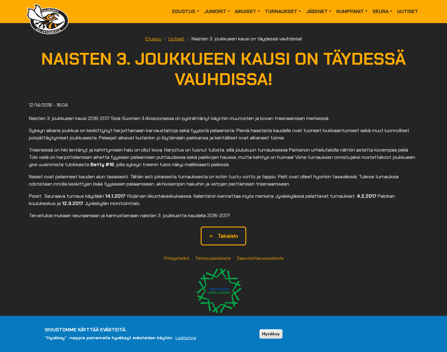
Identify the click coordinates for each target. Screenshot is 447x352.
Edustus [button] (183, 11)
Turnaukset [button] (281, 11)
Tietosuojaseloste (213, 258)
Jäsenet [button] (317, 11)
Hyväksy (271, 333)
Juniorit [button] (215, 11)
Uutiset (407, 11)
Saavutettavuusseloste (260, 258)
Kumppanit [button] (350, 11)
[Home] (49, 11)
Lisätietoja (185, 337)
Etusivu (153, 39)
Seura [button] (380, 11)
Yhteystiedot (176, 258)
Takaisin (228, 236)
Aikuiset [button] (245, 11)
